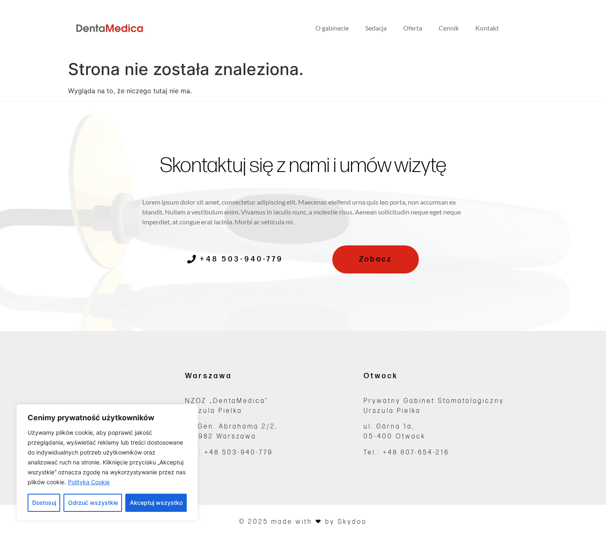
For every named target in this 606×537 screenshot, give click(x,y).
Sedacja (376, 28)
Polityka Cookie (89, 481)
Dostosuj (44, 502)
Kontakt (487, 28)
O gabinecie (332, 28)
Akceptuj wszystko (156, 502)
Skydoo (352, 522)
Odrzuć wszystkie (93, 502)
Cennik (449, 28)
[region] (107, 462)
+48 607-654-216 (416, 453)
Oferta (412, 28)
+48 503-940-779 (238, 453)
